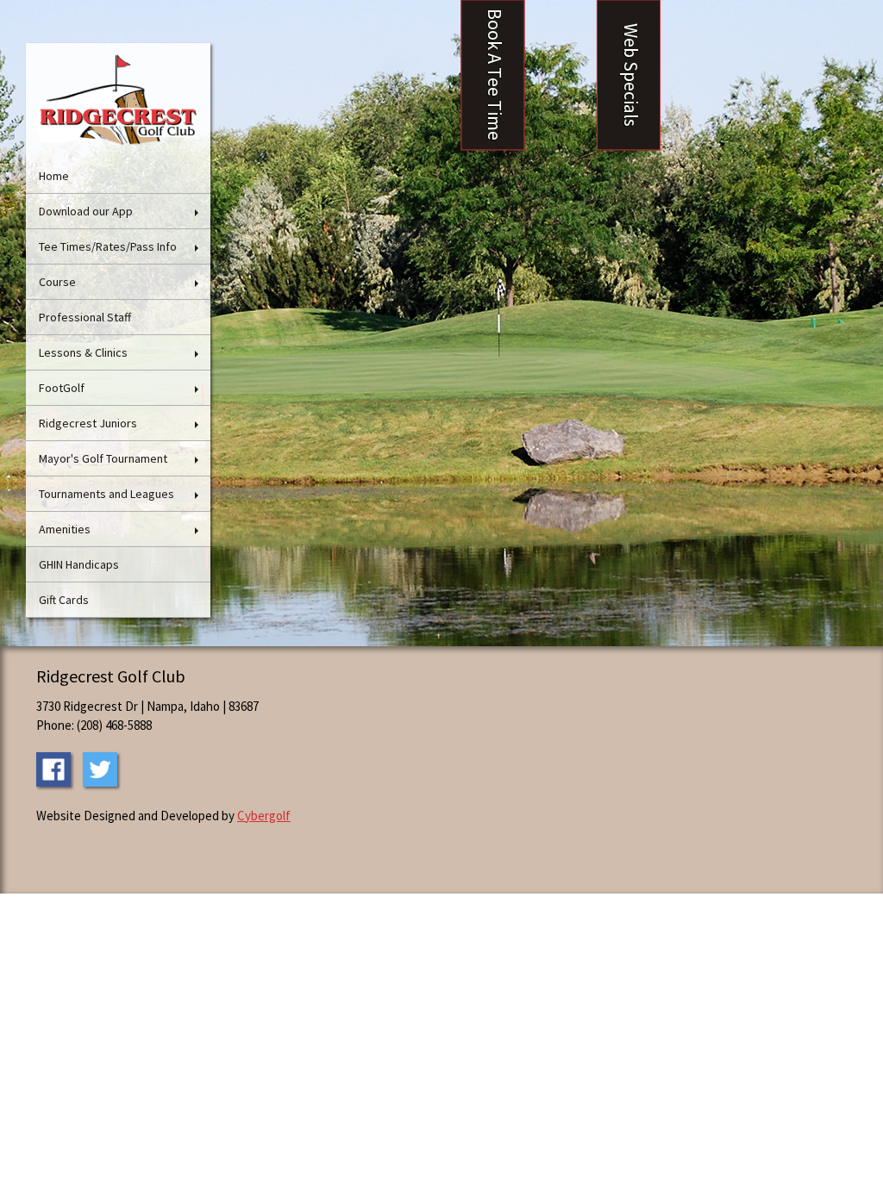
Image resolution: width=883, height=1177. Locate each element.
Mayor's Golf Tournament (103, 458)
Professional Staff (85, 317)
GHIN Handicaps (79, 564)
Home (54, 176)
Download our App (86, 211)
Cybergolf (264, 815)
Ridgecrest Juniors (88, 423)
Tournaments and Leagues (106, 493)
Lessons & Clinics (83, 352)
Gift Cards (64, 599)
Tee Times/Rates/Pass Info (108, 246)
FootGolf (62, 387)
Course (57, 282)
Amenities (65, 529)
